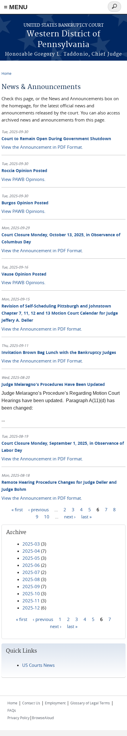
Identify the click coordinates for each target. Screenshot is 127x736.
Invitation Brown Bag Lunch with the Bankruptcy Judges (58, 352)
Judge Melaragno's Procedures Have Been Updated (53, 384)
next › (70, 517)
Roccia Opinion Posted (24, 170)
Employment (55, 703)
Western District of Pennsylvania (63, 39)
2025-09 (31, 586)
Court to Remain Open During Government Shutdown (56, 138)
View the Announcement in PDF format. (41, 329)
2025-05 (31, 558)
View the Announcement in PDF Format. (42, 147)
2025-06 (31, 565)
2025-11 (31, 601)
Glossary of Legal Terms (90, 703)
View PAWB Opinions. (23, 179)
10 (46, 517)
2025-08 (31, 579)
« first (17, 509)
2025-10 (31, 593)
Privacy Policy (18, 717)
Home (6, 73)
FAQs (11, 710)
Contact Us (31, 703)
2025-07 (31, 572)
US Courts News (38, 665)
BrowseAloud (43, 717)
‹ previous (38, 509)
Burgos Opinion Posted (24, 203)
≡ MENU (15, 7)
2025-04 (31, 551)
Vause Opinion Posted (23, 274)
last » (86, 517)
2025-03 (31, 544)
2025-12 (31, 608)
